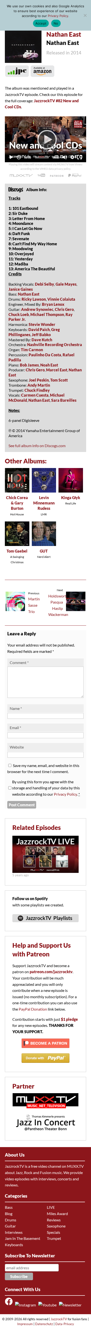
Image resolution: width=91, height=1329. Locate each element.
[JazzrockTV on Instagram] (26, 1305)
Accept (41, 23)
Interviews (14, 1232)
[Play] (45, 139)
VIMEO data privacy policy (55, 168)
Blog (8, 1213)
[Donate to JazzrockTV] (75, 175)
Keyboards (14, 1244)
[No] (85, 15)
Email (15, 727)
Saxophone (56, 1226)
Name (16, 708)
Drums (10, 1220)
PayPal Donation (33, 1009)
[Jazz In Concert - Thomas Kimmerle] (45, 1133)
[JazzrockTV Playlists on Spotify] (45, 924)
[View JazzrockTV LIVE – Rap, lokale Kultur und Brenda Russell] (45, 871)
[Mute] (64, 157)
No (56, 23)
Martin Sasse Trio (34, 604)
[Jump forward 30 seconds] (19, 157)
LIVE (51, 1207)
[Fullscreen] (79, 157)
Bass (9, 1207)
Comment (19, 662)
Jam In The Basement (22, 1238)
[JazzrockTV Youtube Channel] (48, 1305)
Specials (53, 1232)
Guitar (10, 1226)
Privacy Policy (65, 794)
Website (17, 747)
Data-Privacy (64, 1324)
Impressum (25, 1324)
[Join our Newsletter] (71, 1305)
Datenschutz (44, 1324)
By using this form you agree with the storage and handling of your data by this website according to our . (46, 787)
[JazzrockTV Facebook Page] (9, 1305)
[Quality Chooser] (72, 157)
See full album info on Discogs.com (37, 445)
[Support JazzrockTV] (57, 175)
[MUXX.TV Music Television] (45, 1110)
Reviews (54, 1220)
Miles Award (57, 1213)
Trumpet (54, 1238)
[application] (45, 139)
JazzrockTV (59, 1319)
